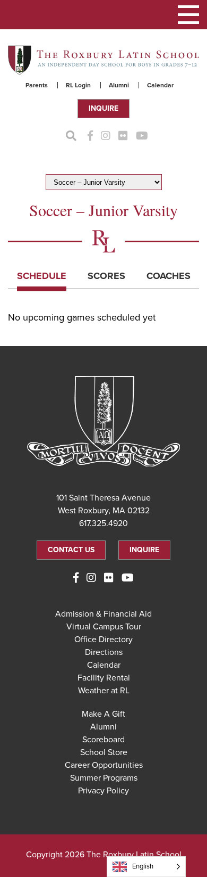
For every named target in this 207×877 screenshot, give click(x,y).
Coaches (168, 276)
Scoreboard (103, 739)
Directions (104, 652)
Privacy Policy (103, 790)
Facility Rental (103, 678)
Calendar (160, 85)
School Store (103, 752)
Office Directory (103, 639)
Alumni (119, 85)
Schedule (41, 276)
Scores (106, 276)
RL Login (78, 85)
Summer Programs (103, 778)
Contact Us (71, 549)
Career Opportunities (104, 765)
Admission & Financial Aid (103, 614)
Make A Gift (103, 714)
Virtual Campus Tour (103, 626)
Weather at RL (104, 690)
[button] (188, 14)
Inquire (103, 108)
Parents (36, 85)
